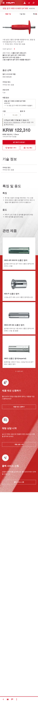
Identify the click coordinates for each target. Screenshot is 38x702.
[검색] (33, 3)
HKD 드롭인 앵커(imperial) (15, 358)
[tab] (8, 14)
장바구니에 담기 (20, 142)
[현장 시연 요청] (7, 699)
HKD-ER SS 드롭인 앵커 (14, 325)
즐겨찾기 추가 (12, 148)
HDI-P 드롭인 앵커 (11, 294)
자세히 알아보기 (7, 49)
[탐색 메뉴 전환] (3, 3)
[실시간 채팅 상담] (12, 699)
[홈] (10, 3)
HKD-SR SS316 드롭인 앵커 (15, 260)
